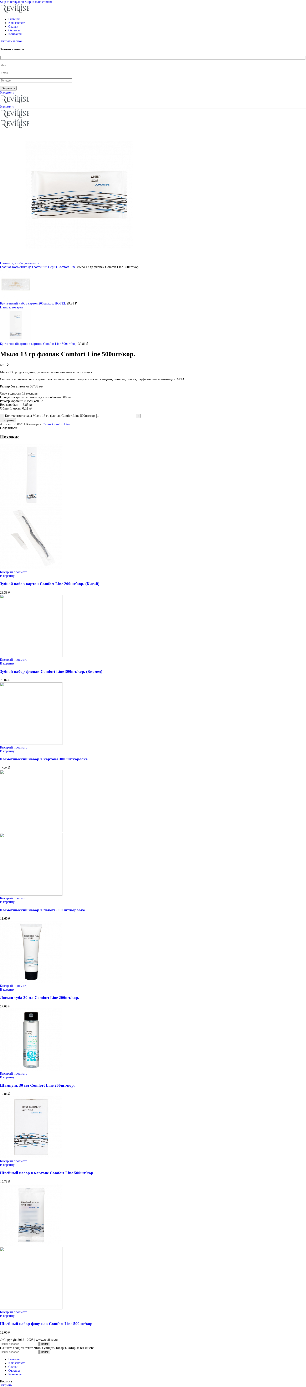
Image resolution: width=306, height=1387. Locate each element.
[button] (7, 576)
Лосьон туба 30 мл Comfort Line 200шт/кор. (39, 997)
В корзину (8, 420)
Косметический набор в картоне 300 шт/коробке (43, 759)
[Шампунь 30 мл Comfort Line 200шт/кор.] (31, 1069)
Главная (6, 267)
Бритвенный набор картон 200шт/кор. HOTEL (33, 303)
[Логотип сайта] (15, 12)
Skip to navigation (12, 2)
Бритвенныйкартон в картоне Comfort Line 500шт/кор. (39, 343)
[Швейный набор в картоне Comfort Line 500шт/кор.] (31, 1157)
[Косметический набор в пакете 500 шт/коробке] (31, 831)
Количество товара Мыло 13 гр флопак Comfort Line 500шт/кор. (50, 415)
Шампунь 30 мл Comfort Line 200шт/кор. (37, 1085)
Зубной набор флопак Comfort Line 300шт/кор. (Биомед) (51, 671)
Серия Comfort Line (62, 267)
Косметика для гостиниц (30, 267)
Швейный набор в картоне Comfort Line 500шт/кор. (47, 1173)
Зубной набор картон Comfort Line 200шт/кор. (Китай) (49, 584)
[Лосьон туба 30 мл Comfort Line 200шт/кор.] (31, 982)
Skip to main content (38, 2)
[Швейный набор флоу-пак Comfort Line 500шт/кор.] (31, 1245)
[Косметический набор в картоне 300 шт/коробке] (31, 743)
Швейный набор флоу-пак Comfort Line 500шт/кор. (46, 1323)
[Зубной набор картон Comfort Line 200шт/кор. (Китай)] (31, 505)
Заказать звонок (11, 41)
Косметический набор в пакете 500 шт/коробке (42, 910)
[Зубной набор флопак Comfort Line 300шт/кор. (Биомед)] (31, 656)
